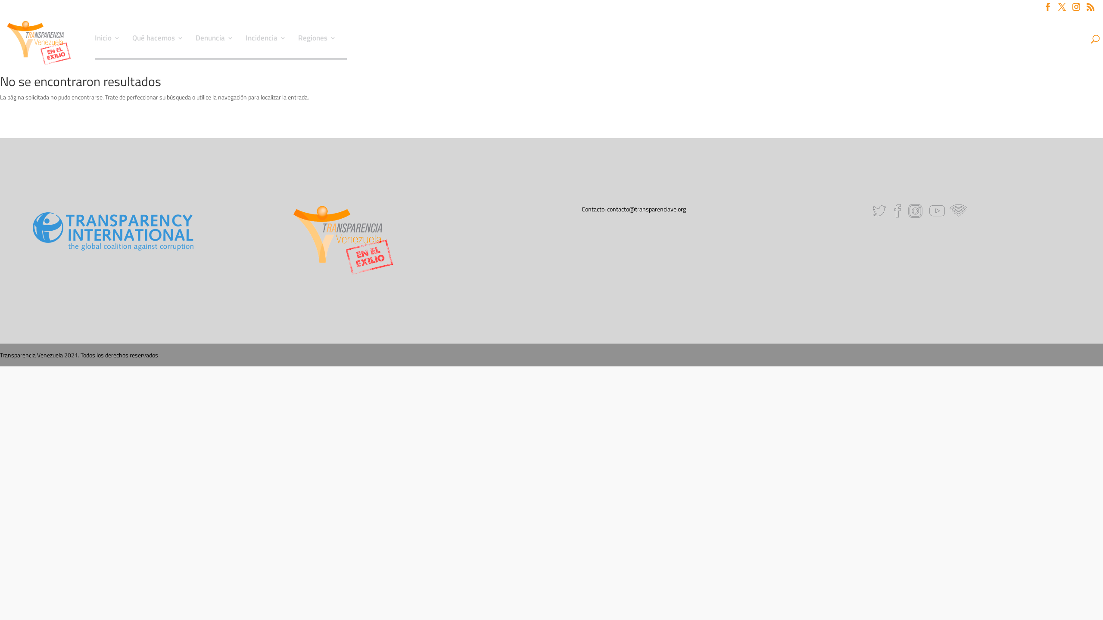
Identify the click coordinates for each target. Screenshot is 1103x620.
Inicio (103, 39)
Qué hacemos (153, 39)
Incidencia (261, 39)
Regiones (312, 39)
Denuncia (210, 39)
